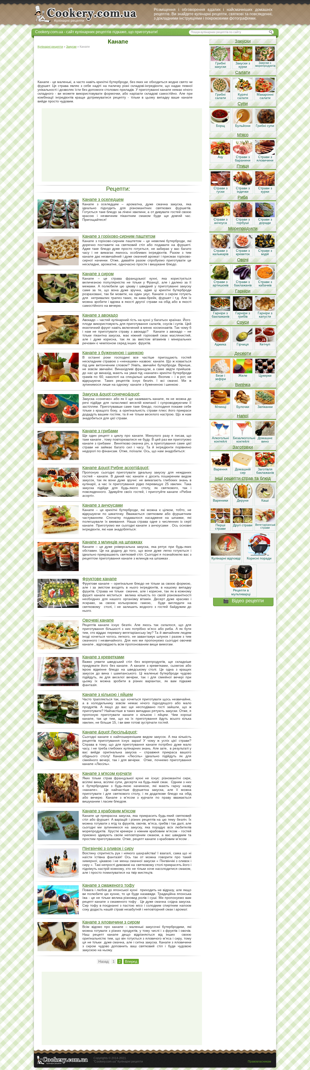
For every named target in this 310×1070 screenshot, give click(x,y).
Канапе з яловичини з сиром (111, 922)
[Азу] (220, 153)
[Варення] (220, 466)
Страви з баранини (242, 158)
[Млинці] (220, 403)
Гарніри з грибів (242, 314)
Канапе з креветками (103, 657)
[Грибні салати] (220, 91)
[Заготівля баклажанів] (265, 466)
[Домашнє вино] (265, 434)
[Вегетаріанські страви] (265, 522)
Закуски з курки (242, 65)
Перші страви (220, 526)
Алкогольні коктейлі (220, 439)
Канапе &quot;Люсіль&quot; (110, 732)
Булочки (242, 407)
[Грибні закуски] (220, 60)
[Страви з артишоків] (220, 278)
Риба (243, 197)
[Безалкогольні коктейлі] (242, 434)
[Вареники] (220, 497)
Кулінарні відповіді (225, 558)
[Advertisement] (122, 64)
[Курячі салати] (242, 91)
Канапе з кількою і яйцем (107, 694)
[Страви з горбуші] (242, 216)
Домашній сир (243, 470)
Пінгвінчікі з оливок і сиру (108, 848)
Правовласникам (259, 1061)
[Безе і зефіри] (220, 372)
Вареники (220, 500)
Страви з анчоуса (220, 221)
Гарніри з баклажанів (220, 314)
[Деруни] (242, 497)
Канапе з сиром (98, 273)
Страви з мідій (265, 252)
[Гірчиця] (242, 341)
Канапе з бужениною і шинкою (113, 352)
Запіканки (265, 407)
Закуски (243, 41)
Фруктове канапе (99, 578)
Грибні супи (265, 126)
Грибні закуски (220, 65)
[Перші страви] (220, 522)
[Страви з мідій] (265, 247)
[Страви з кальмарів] (220, 247)
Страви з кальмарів (220, 252)
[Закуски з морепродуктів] (265, 60)
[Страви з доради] (265, 216)
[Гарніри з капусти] (265, 310)
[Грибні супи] (265, 122)
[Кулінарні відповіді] (226, 554)
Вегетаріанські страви (265, 526)
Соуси (243, 322)
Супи (243, 103)
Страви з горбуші (243, 221)
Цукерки (265, 375)
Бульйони (242, 126)
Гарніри (242, 291)
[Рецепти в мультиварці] (241, 586)
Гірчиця (243, 344)
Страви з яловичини (264, 158)
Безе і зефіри (220, 377)
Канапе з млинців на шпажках (112, 542)
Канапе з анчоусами (102, 505)
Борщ (220, 126)
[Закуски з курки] (242, 60)
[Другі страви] (242, 522)
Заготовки (242, 447)
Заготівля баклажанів (265, 470)
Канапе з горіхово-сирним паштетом (118, 236)
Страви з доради (265, 221)
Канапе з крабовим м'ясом (108, 811)
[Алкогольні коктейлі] (220, 434)
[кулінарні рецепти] (90, 22)
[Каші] (265, 497)
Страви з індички (243, 189)
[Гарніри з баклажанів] (220, 310)
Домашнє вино (265, 439)
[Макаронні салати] (265, 91)
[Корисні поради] (259, 554)
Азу (220, 157)
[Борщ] (220, 122)
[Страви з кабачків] (265, 278)
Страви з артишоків (220, 283)
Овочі (242, 259)
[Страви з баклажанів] (242, 278)
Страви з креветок (243, 252)
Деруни (242, 500)
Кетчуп (265, 344)
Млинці (220, 407)
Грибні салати (220, 96)
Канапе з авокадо (100, 315)
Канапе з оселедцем (103, 199)
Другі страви (242, 525)
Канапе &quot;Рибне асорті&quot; (115, 467)
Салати (242, 72)
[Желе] (242, 372)
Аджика (220, 344)
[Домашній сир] (242, 466)
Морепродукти (242, 228)
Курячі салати (242, 96)
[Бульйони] (242, 122)
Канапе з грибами (100, 430)
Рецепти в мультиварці (240, 592)
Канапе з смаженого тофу (108, 885)
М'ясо (242, 134)
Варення (220, 469)
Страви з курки (265, 189)
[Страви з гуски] (220, 185)
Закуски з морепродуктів (265, 64)
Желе (242, 375)
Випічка (242, 384)
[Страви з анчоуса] (220, 216)
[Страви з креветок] (242, 247)
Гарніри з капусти (265, 314)
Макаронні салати (265, 96)
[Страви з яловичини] (265, 153)
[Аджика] (220, 341)
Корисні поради (259, 558)
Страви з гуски (220, 189)
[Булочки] (242, 403)
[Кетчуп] (265, 341)
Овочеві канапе (98, 620)
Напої (242, 415)
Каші (265, 500)
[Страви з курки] (265, 185)
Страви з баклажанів (243, 283)
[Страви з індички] (242, 185)
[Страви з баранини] (242, 153)
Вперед (131, 961)
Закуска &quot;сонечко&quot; (111, 394)
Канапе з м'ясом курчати (107, 773)
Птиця (243, 166)
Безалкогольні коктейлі (244, 439)
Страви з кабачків (265, 283)
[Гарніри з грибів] (242, 310)
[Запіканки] (265, 403)
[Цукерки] (265, 372)
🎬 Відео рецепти (243, 600)
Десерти (242, 353)
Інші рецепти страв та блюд (243, 478)
